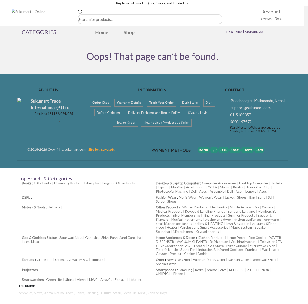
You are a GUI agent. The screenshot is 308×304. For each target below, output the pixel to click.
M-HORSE (236, 270)
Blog (209, 102)
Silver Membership (186, 215)
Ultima (60, 260)
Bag (252, 197)
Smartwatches (33, 280)
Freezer (199, 246)
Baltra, (81, 293)
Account (271, 11)
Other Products (168, 207)
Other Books (126, 183)
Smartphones (166, 270)
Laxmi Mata (30, 241)
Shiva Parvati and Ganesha (121, 237)
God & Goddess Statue (39, 237)
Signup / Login (198, 113)
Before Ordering (108, 113)
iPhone (178, 274)
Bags (261, 197)
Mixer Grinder (236, 246)
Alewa (72, 260)
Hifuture (97, 260)
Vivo (223, 270)
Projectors (30, 270)
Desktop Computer (253, 183)
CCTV (212, 187)
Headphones (195, 187)
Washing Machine (244, 241)
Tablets (276, 183)
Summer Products (241, 215)
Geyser (161, 254)
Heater (172, 227)
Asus (203, 191)
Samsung (185, 270)
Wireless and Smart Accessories (204, 227)
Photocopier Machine (172, 191)
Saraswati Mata (71, 237)
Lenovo (251, 191)
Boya (163, 293)
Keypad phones (207, 231)
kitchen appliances (248, 219)
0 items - (270, 18)
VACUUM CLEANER (192, 241)
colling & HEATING (209, 223)
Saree (160, 201)
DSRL (26, 197)
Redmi (199, 270)
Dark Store (190, 102)
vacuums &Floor (264, 223)
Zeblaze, (154, 293)
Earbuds (28, 260)
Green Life (44, 260)
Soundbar (163, 231)
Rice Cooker (257, 237)
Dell (194, 191)
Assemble (217, 191)
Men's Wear (188, 197)
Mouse (225, 187)
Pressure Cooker (182, 254)
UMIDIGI (163, 274)
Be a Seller (234, 32)
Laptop (163, 187)
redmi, (71, 293)
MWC (83, 260)
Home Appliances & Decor (175, 237)
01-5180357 (240, 114)
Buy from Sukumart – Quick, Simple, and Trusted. (150, 3)
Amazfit (106, 280)
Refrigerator (219, 241)
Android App (254, 32)
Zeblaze (120, 280)
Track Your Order (161, 102)
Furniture (252, 249)
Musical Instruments (186, 219)
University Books (67, 183)
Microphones (183, 231)
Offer (160, 260)
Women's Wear (210, 197)
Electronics (218, 207)
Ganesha (92, 237)
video (160, 227)
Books (26, 183)
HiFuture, (106, 293)
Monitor (177, 187)
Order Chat (100, 102)
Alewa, (39, 293)
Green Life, (130, 293)
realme (212, 270)
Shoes (242, 197)
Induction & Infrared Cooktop (220, 249)
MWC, (143, 293)
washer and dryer (218, 219)
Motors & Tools (33, 207)
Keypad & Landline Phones (205, 211)
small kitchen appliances (174, 223)
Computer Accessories (219, 183)
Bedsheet (205, 254)
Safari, (117, 293)
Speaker (261, 227)
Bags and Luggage (241, 211)
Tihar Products (214, 215)
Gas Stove (216, 246)
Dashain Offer (238, 260)
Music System (241, 227)
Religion (108, 183)
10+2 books (42, 183)
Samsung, (93, 293)
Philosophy (90, 183)
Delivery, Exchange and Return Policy (154, 113)
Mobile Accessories (244, 207)
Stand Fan (187, 249)
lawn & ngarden (237, 223)
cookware (271, 219)
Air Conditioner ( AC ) (176, 246)
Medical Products (169, 211)
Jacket (230, 197)
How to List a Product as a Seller (166, 122)
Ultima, (49, 293)
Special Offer (166, 264)
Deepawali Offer (264, 260)
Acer (239, 191)
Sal (270, 197)
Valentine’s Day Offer (209, 260)
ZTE (250, 270)
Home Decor (236, 237)
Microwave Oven (262, 246)
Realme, (60, 293)
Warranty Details (129, 102)
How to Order (125, 122)
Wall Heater (271, 249)
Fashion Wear (166, 197)
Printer (238, 187)
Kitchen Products (211, 237)
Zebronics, (25, 293)
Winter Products (195, 207)
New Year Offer (178, 260)
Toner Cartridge (258, 187)
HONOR (262, 270)
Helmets (54, 207)
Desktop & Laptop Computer (177, 183)
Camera (267, 207)
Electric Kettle (167, 249)
